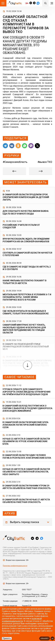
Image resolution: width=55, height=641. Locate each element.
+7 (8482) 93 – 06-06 (29, 601)
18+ (26, 3)
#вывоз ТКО (45, 161)
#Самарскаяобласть (15, 161)
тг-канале (13, 127)
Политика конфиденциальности (15, 566)
